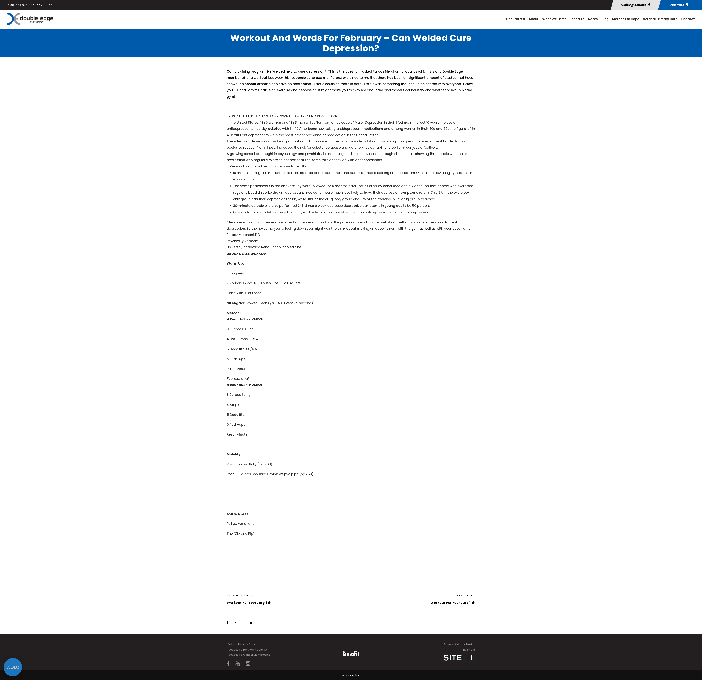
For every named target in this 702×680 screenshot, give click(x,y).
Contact (688, 19)
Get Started (515, 19)
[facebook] (228, 663)
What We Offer (554, 19)
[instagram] (248, 663)
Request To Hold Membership (247, 649)
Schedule (577, 19)
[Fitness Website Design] (458, 657)
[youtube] (237, 663)
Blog (605, 19)
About (534, 19)
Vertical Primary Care (660, 19)
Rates (593, 19)
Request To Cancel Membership (248, 655)
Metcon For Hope (625, 19)
